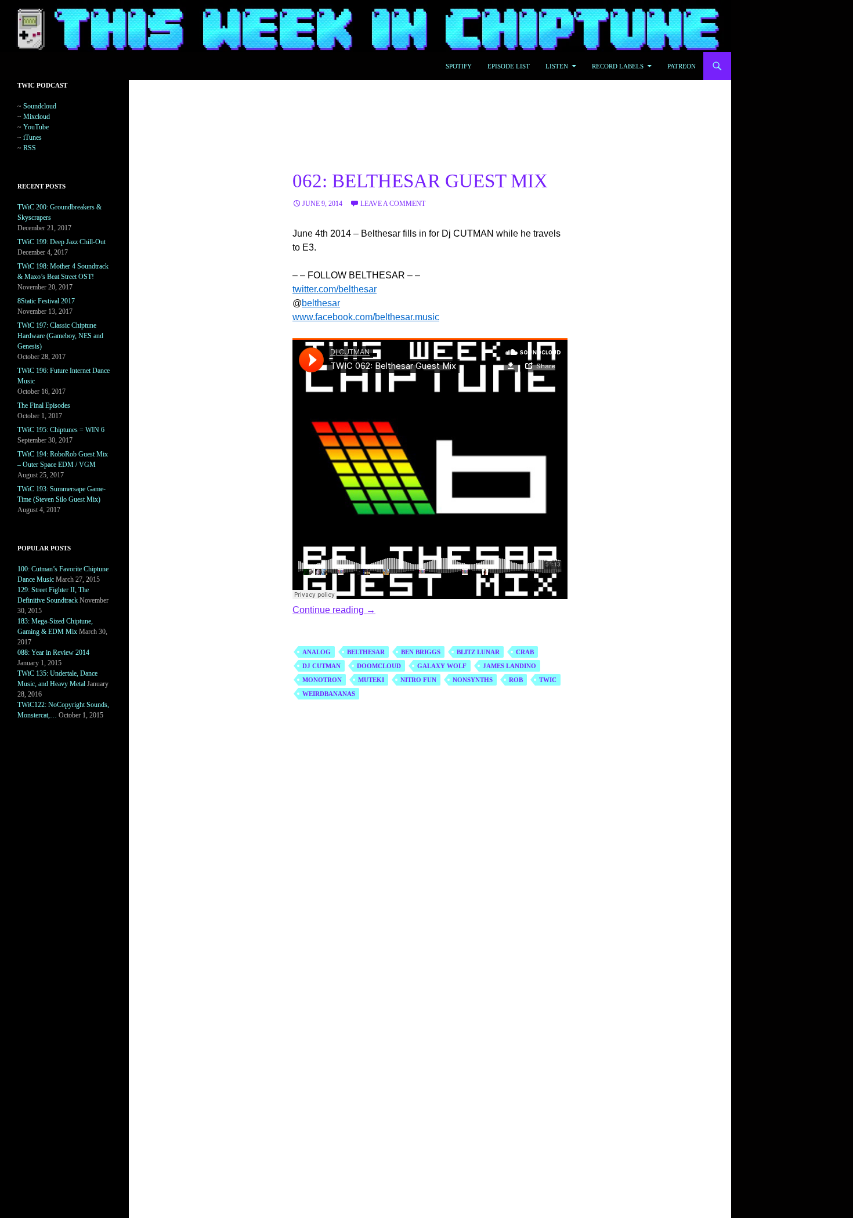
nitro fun (418, 679)
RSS (29, 148)
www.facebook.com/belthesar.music (365, 317)
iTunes (32, 137)
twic (547, 679)
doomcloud (379, 665)
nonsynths (473, 679)
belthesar (321, 303)
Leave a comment (392, 204)
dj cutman (321, 665)
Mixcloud (36, 117)
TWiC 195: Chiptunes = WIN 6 (60, 430)
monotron (322, 679)
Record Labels (618, 66)
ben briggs (420, 651)
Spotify (459, 66)
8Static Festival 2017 (46, 301)
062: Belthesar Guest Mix (420, 181)
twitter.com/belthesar (334, 289)
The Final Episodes (43, 405)
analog (316, 651)
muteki (371, 679)
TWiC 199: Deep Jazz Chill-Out (61, 242)
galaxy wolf (442, 665)
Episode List (508, 66)
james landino (509, 665)
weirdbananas (328, 693)
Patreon (681, 66)
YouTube (36, 127)
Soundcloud (39, 106)
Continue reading (333, 610)
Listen (556, 66)
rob (516, 679)
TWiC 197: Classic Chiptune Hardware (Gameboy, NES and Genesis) (60, 335)
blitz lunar (478, 651)
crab (525, 651)
